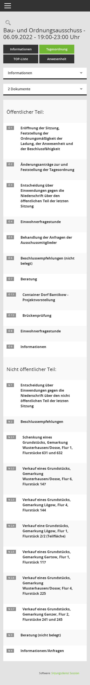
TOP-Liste (21, 59)
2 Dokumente (19, 89)
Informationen (21, 49)
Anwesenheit (56, 59)
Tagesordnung (57, 49)
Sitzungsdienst (65, 673)
